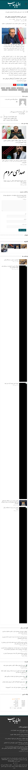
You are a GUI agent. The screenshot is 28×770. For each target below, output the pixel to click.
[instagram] (15, 763)
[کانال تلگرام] (13, 763)
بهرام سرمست (21, 90)
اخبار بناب (13, 88)
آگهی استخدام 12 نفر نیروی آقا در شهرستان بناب (17, 112)
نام (25, 214)
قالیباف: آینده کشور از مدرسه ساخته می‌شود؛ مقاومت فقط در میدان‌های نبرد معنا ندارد (14, 671)
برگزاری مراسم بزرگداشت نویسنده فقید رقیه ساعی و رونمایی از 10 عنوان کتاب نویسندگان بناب (14, 643)
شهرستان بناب (24, 91)
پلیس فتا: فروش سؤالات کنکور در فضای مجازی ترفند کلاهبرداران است (15, 666)
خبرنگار (23, 19)
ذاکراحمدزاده (5, 90)
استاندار (3, 88)
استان (10, 19)
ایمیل (25, 219)
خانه (26, 12)
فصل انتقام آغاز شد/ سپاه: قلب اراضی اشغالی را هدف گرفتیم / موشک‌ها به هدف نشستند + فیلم (10, 117)
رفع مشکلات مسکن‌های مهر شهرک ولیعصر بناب (16, 739)
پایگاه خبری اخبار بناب (13, 90)
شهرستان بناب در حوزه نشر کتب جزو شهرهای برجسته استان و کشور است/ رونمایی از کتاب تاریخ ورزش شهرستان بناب (14, 648)
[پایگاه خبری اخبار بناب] (14, 4)
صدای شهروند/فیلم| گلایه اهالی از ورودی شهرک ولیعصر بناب (14, 682)
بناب (23, 12)
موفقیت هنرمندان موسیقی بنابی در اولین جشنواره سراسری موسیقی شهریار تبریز (14, 632)
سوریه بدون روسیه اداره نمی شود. (11, 383)
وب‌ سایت (24, 224)
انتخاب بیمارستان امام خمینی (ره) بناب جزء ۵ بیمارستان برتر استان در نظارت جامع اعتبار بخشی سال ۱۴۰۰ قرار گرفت (15, 748)
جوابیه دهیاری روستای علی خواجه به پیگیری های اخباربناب (16, 677)
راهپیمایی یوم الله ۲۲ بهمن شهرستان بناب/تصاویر (16, 743)
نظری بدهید (23, 20)
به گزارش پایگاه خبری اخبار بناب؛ (17, 44)
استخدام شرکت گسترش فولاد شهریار (19, 734)
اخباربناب (8, 88)
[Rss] (17, 763)
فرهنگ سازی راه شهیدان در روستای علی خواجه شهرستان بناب (10, 266)
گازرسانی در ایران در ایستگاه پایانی (11, 260)
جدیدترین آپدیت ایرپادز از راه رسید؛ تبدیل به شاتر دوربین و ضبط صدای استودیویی (14, 637)
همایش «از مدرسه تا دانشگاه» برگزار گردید (11, 508)
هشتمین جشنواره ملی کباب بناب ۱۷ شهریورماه (15, 687)
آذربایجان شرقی (20, 88)
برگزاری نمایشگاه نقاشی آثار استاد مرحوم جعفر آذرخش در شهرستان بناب (15, 654)
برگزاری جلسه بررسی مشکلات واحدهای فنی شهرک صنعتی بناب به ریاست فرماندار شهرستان (9, 502)
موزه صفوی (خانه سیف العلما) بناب (19, 730)
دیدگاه (24, 199)
